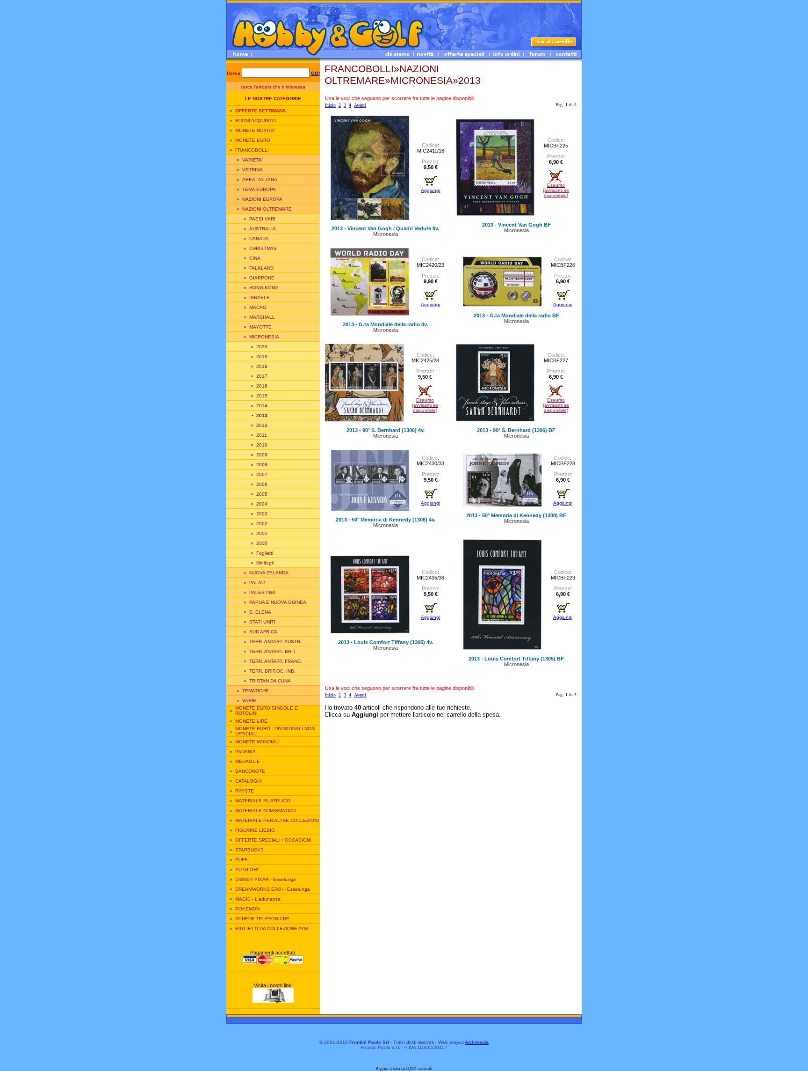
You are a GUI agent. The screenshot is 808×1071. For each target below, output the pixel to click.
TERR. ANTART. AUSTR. (275, 641)
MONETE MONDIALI (257, 741)
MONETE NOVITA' (255, 130)
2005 (261, 494)
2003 (261, 513)
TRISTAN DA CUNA (270, 680)
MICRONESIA (264, 336)
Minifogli (265, 562)
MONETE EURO (252, 140)
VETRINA (252, 169)
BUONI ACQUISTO (255, 120)
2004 (261, 503)
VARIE (249, 700)
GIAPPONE (261, 277)
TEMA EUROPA (259, 189)
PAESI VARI (262, 218)
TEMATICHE (255, 690)
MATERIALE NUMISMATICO (265, 810)
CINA (254, 258)
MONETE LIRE (251, 721)
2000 (261, 543)
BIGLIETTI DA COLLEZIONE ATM (271, 928)
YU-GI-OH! (246, 869)
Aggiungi (430, 190)
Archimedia (477, 1042)
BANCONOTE (250, 771)
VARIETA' (252, 159)
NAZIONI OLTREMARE (267, 209)
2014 (261, 405)
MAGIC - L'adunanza (258, 899)
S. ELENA (260, 612)
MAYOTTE (260, 327)
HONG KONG (264, 287)
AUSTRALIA (262, 228)
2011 (261, 435)
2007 (261, 474)
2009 (261, 454)
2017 (261, 376)
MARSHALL (262, 317)
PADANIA (245, 751)
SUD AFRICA (263, 631)
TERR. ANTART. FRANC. (275, 661)
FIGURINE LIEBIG (255, 830)
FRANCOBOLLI (252, 150)
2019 (261, 356)
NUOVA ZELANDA (269, 572)
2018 (261, 366)
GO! (315, 73)
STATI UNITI (262, 621)
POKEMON (247, 908)
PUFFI (242, 859)
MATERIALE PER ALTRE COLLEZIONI (277, 820)
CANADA (259, 238)
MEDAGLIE (247, 761)
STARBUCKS (249, 849)
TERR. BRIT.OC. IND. (272, 671)
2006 (261, 484)
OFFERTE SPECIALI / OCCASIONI (273, 840)
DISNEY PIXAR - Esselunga (265, 879)
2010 (261, 444)
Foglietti (264, 553)
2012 (261, 425)
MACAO (258, 307)
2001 (261, 533)
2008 (261, 464)
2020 (261, 346)
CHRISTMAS (263, 248)
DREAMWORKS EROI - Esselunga (272, 889)
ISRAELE (259, 297)
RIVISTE (244, 790)
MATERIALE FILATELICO (262, 800)
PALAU (257, 582)
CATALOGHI (248, 781)
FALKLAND (261, 268)
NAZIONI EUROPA (262, 199)
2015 (261, 395)
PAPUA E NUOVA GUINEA (277, 602)
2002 (261, 523)
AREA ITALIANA (259, 179)
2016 (261, 386)
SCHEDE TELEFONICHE (262, 918)
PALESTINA (262, 592)
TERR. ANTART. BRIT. (272, 651)
